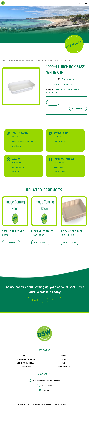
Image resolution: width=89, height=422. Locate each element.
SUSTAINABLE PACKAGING (25, 359)
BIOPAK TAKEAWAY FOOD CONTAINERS (58, 61)
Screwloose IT (65, 405)
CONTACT (63, 359)
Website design (50, 405)
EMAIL (35, 300)
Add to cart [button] (11, 242)
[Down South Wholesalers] (3, 3)
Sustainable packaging (20, 61)
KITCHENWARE (25, 367)
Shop (4, 61)
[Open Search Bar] (79, 3)
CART (63, 363)
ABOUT (25, 356)
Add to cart (78, 108)
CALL (54, 300)
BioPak (37, 61)
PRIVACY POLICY (63, 367)
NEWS (63, 356)
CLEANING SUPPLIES (25, 363)
